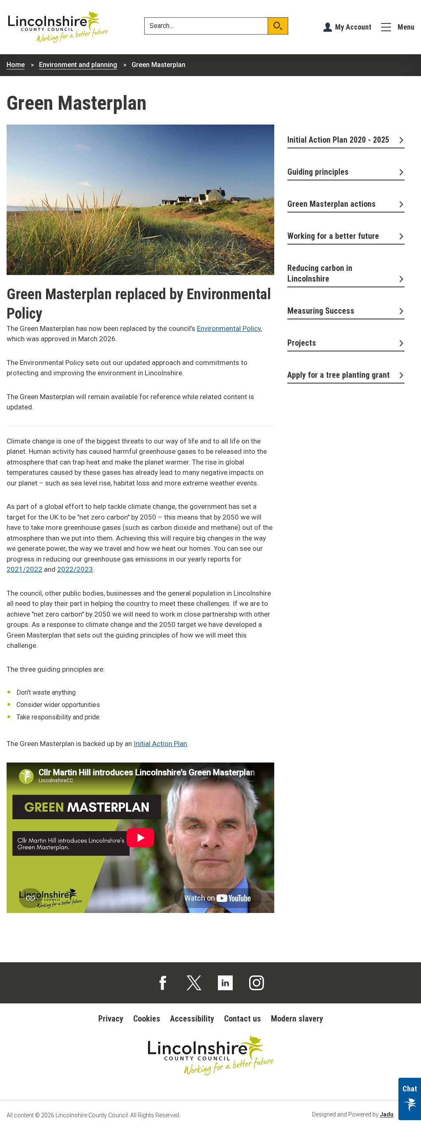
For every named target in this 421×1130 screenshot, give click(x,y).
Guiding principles (318, 172)
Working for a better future (333, 236)
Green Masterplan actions (331, 204)
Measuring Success (320, 311)
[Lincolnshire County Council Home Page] (58, 27)
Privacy (110, 1019)
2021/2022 (24, 569)
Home (16, 65)
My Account (353, 27)
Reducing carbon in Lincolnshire (319, 273)
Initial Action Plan (160, 743)
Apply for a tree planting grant (338, 375)
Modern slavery (297, 1019)
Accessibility (192, 1019)
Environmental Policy (229, 328)
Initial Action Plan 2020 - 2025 (338, 140)
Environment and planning (78, 65)
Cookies (146, 1019)
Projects (301, 343)
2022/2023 (75, 569)
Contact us (242, 1019)
